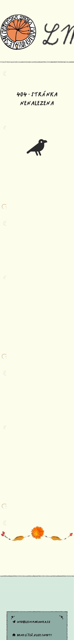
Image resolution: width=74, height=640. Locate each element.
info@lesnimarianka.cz (33, 621)
